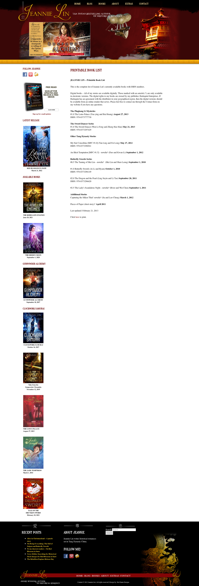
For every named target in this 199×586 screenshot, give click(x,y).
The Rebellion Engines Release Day (40, 559)
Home (77, 3)
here (77, 216)
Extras (129, 3)
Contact (144, 3)
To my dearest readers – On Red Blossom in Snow (39, 550)
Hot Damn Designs (123, 582)
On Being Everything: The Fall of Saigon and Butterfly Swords (40, 544)
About (115, 3)
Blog (89, 3)
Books (102, 3)
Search (108, 529)
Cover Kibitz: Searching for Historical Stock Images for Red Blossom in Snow (41, 555)
